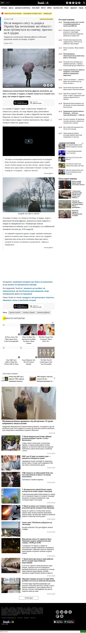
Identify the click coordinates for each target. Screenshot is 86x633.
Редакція (26, 617)
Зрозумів (83, 630)
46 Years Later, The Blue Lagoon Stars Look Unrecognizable (11, 339)
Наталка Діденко (43, 312)
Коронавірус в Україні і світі (32, 13)
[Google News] (70, 612)
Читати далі (29, 598)
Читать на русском (46, 19)
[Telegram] (67, 3)
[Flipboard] (76, 3)
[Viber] (70, 3)
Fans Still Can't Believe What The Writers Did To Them (11, 362)
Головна (4, 8)
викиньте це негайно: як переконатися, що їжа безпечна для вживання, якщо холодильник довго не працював (26, 291)
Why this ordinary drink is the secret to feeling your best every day (74, 172)
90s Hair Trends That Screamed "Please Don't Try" (46, 339)
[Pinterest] (79, 3)
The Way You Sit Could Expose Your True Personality (46, 362)
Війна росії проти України (13, 13)
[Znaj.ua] (43, 3)
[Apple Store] (58, 621)
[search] (84, 3)
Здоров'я (73, 8)
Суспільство (58, 8)
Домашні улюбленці (22, 8)
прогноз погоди (14, 312)
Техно (66, 8)
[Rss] (73, 3)
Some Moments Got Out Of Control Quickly (28, 362)
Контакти (32, 617)
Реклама (20, 617)
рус (7, 3)
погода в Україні (29, 312)
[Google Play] (69, 621)
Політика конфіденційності (8, 617)
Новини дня (47, 13)
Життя (43, 8)
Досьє (11, 8)
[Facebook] (44, 85)
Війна (49, 8)
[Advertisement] (29, 267)
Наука (81, 8)
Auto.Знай (35, 8)
